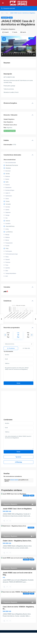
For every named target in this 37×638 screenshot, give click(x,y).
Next (31, 335)
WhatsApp (19, 462)
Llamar (19, 457)
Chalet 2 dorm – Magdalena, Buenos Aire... (17, 541)
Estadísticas (7, 301)
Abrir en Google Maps (9, 130)
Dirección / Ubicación (10, 115)
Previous (5, 335)
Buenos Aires (13, 124)
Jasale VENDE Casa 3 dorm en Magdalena (17, 509)
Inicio (2, 13)
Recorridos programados (12, 327)
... (30, 516)
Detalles (6, 140)
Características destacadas (12, 155)
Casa (6, 13)
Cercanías (7, 287)
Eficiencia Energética (10, 103)
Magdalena (5, 29)
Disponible (4, 17)
